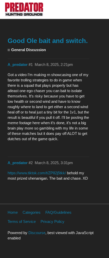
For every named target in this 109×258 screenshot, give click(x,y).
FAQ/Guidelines (58, 212)
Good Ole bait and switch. (48, 41)
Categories (32, 212)
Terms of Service (22, 221)
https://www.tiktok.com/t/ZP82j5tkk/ (37, 173)
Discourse (36, 233)
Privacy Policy (52, 221)
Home (13, 212)
